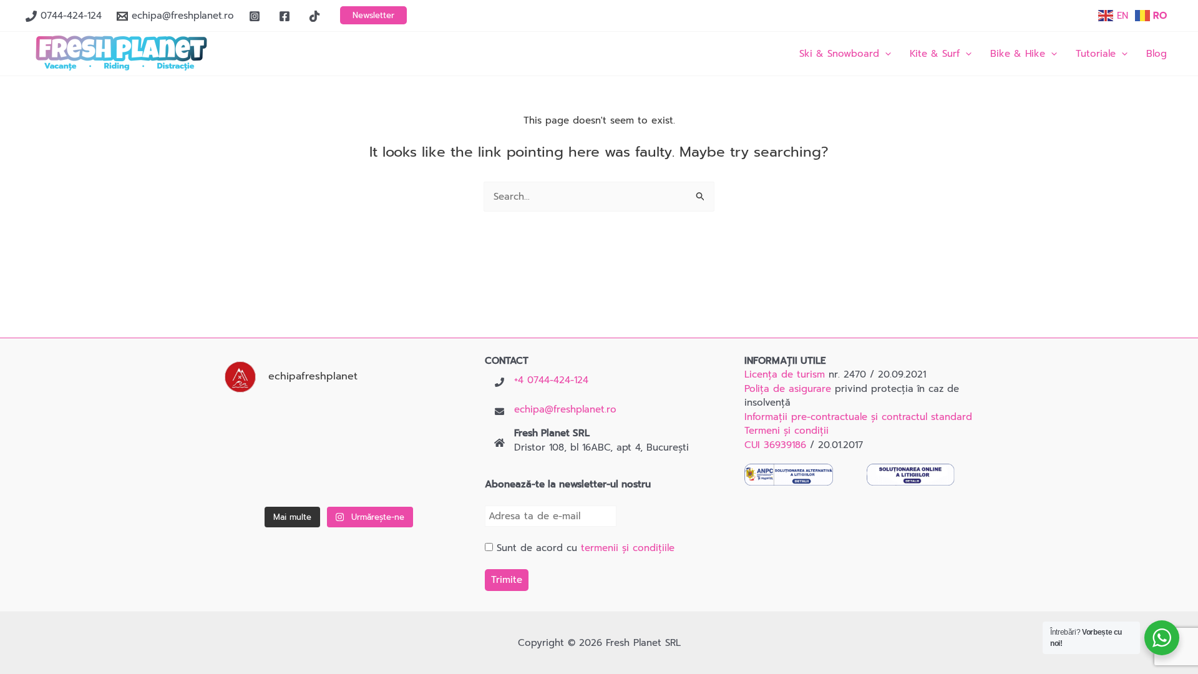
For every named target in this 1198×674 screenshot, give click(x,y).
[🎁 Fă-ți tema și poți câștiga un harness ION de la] (259, 427)
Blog (1156, 54)
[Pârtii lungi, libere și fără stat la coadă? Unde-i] (339, 427)
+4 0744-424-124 (551, 380)
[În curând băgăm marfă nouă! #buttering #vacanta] (420, 427)
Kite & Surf (935, 54)
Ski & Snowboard (839, 54)
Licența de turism (784, 374)
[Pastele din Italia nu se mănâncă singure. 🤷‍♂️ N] (339, 477)
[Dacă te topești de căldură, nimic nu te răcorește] (420, 477)
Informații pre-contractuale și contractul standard (858, 417)
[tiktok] (316, 16)
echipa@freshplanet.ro (565, 409)
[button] (373, 15)
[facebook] (286, 16)
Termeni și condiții (786, 430)
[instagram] (256, 16)
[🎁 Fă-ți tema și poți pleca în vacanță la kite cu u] (259, 477)
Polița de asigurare (787, 389)
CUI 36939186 (775, 445)
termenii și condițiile (627, 548)
